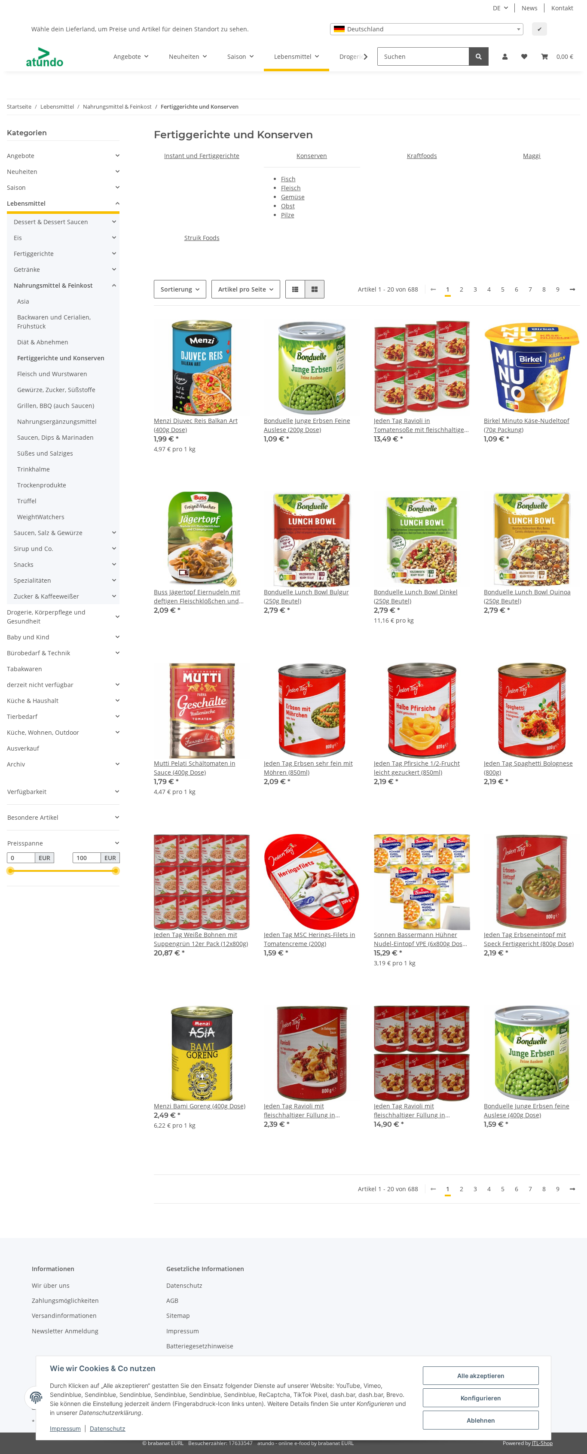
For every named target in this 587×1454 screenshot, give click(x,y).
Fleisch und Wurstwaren (52, 374)
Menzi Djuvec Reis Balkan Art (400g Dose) (196, 425)
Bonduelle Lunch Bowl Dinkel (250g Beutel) (416, 596)
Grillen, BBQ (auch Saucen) (55, 406)
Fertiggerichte (34, 253)
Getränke (27, 269)
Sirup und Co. (33, 548)
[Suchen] (479, 56)
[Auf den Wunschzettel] (235, 334)
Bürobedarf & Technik (38, 653)
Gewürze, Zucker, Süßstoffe (56, 390)
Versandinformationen (64, 1315)
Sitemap (178, 1315)
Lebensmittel (26, 203)
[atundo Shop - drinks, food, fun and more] (45, 56)
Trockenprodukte (41, 485)
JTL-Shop (542, 1443)
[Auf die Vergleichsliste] (213, 334)
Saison (16, 187)
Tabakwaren (24, 669)
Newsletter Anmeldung (65, 1331)
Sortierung (176, 289)
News (530, 8)
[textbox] (426, 29)
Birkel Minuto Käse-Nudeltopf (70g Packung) (526, 425)
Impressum (182, 1331)
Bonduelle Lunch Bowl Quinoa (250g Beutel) (527, 596)
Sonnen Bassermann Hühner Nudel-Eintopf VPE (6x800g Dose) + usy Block (421, 939)
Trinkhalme (33, 469)
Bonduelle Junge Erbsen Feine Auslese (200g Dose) (307, 425)
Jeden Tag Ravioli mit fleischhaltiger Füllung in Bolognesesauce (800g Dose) (304, 1110)
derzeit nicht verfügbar (40, 685)
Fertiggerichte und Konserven (60, 358)
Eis (18, 238)
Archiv (16, 764)
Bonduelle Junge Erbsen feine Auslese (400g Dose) (526, 1110)
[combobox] (426, 29)
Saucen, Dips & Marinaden (55, 437)
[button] (504, 56)
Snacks (24, 564)
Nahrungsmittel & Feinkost (53, 285)
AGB (172, 1300)
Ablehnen (481, 1420)
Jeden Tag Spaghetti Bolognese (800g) (528, 767)
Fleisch (291, 188)
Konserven (312, 156)
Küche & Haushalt (32, 701)
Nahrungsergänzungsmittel (57, 421)
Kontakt (562, 8)
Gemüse (293, 197)
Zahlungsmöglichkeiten (65, 1300)
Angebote (20, 156)
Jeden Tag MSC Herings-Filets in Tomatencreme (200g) (309, 939)
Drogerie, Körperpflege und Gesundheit (46, 616)
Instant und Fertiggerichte (201, 156)
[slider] (10, 871)
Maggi (532, 156)
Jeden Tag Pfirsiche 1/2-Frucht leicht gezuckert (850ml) (417, 767)
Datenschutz (184, 1285)
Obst (288, 206)
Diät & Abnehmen (42, 342)
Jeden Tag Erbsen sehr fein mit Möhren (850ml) (308, 767)
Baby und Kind (28, 637)
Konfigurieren (481, 1398)
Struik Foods (202, 238)
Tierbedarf (22, 716)
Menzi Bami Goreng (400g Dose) (199, 1106)
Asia (23, 301)
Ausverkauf (23, 748)
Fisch (288, 179)
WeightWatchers (40, 517)
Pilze (287, 215)
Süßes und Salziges (45, 453)
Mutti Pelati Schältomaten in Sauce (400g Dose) (194, 767)
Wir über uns (51, 1285)
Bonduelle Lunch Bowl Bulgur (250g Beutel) (306, 596)
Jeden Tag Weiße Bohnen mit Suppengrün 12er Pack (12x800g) (201, 939)
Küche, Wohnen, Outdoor (43, 732)
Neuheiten (22, 171)
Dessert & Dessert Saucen (51, 222)
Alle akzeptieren (480, 1375)
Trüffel (27, 501)
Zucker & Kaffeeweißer (46, 596)
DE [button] (497, 8)
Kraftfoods (422, 156)
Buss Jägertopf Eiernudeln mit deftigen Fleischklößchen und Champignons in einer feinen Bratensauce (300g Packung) (197, 596)
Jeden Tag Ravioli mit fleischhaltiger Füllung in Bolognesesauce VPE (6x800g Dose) (415, 1110)
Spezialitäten (32, 580)
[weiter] (572, 289)
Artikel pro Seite (242, 289)
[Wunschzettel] (524, 56)
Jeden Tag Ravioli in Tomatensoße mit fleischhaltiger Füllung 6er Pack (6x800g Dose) (420, 425)
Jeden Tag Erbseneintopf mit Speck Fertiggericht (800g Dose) (529, 939)
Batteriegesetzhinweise (199, 1346)
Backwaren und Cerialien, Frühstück (54, 321)
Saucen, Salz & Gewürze (48, 533)
